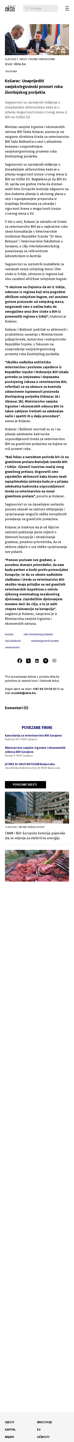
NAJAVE (9, 1437)
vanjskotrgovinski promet (45, 641)
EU (38, 1429)
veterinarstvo (12, 647)
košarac (9, 634)
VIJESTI (9, 1422)
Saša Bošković (13, 641)
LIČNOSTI (43, 1437)
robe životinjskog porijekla (38, 634)
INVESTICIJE (44, 1422)
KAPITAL (10, 1429)
